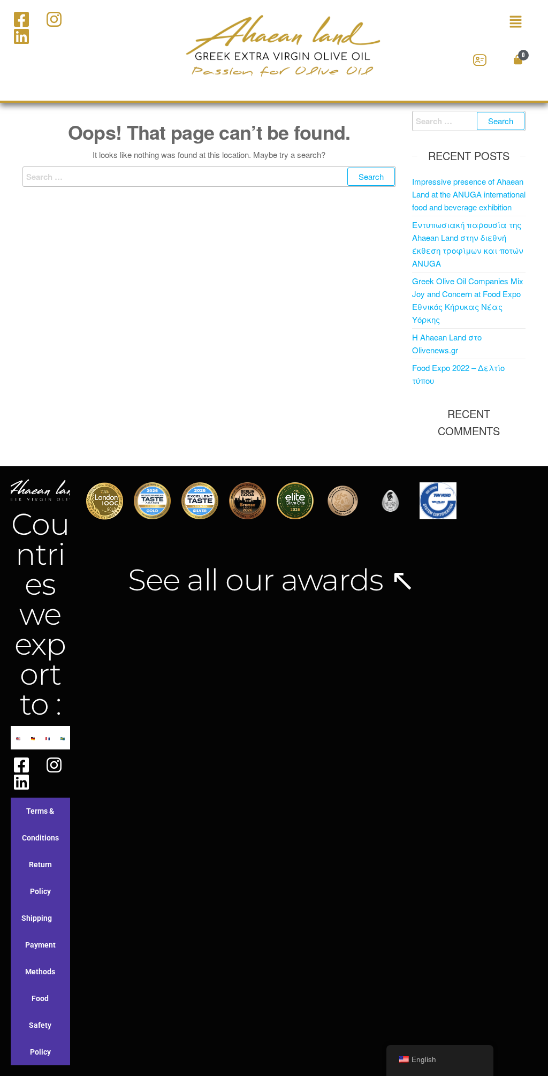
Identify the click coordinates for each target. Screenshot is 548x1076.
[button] (497, 22)
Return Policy (40, 878)
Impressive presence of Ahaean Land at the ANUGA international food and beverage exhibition (469, 194)
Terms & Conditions (40, 824)
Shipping (36, 918)
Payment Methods (40, 958)
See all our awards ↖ (271, 580)
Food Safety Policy (40, 1025)
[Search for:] (209, 176)
